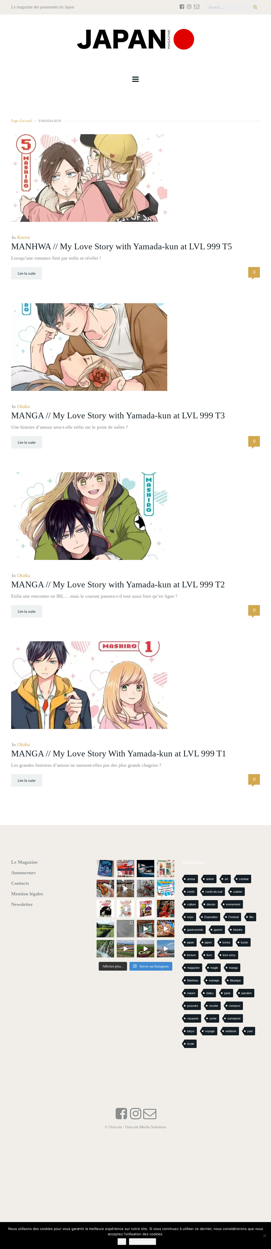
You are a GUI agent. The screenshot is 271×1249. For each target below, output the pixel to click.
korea (226, 942)
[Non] (264, 1235)
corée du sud (213, 891)
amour (191, 879)
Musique (235, 980)
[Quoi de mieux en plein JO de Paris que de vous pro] (105, 908)
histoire (237, 929)
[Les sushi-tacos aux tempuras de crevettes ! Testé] (105, 888)
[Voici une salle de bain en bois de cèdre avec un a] (145, 928)
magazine (193, 967)
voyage (210, 1031)
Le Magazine (24, 862)
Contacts (20, 883)
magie (214, 967)
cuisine (237, 891)
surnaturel (233, 1018)
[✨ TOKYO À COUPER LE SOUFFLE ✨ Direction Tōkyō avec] (105, 868)
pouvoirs (192, 1005)
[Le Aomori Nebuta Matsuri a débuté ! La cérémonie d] (165, 908)
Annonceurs (23, 872)
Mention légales (27, 893)
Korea (23, 237)
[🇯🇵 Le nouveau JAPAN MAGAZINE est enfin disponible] (125, 868)
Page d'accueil (21, 121)
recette (213, 1005)
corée (191, 891)
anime (210, 879)
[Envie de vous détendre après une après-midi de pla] (125, 908)
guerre (218, 929)
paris (227, 993)
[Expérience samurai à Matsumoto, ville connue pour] (125, 888)
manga (233, 967)
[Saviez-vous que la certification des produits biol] (105, 928)
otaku (209, 993)
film (251, 917)
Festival (233, 917)
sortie (212, 1018)
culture (191, 904)
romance (234, 1005)
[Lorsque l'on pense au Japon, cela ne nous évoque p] (105, 948)
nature (191, 993)
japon (208, 942)
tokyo (190, 1031)
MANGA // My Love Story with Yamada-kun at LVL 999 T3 (118, 415)
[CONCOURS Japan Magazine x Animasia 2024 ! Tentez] (165, 888)
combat (244, 879)
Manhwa (192, 980)
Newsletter (22, 904)
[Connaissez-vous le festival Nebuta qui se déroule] (165, 928)
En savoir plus (142, 1241)
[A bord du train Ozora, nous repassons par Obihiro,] (165, 948)
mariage (214, 980)
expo (190, 917)
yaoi (249, 1031)
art (226, 879)
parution (246, 993)
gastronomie (195, 929)
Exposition (211, 917)
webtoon (230, 1031)
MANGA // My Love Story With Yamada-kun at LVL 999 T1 (118, 753)
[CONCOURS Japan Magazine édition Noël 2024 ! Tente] (165, 868)
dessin (211, 904)
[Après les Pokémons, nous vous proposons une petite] (125, 928)
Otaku (23, 406)
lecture (191, 955)
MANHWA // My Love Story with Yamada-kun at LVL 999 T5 (121, 246)
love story (229, 955)
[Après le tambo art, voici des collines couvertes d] (125, 948)
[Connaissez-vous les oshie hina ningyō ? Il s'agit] (145, 888)
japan (190, 942)
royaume (192, 1018)
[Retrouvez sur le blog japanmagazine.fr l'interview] (145, 868)
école (190, 1043)
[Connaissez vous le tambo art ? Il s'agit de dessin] (145, 948)
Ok (122, 1241)
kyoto (244, 942)
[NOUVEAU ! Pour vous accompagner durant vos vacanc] (145, 908)
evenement (233, 904)
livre (209, 955)
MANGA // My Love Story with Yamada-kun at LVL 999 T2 (118, 584)
